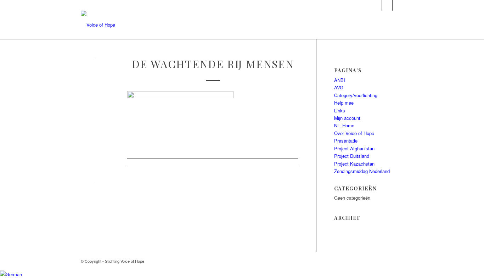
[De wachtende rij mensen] (95, 73)
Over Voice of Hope (354, 133)
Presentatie (346, 140)
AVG (338, 87)
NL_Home (344, 125)
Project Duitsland (351, 155)
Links (339, 110)
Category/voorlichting (355, 95)
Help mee (344, 102)
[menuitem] (230, 25)
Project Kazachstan (354, 163)
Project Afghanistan (354, 148)
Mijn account (347, 118)
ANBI (339, 80)
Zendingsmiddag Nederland (362, 171)
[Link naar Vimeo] (398, 5)
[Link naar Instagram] (376, 5)
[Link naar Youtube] (387, 5)
